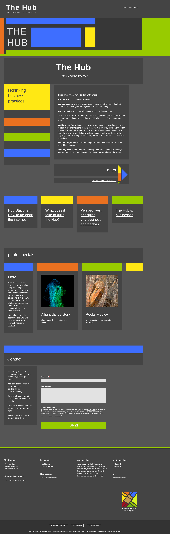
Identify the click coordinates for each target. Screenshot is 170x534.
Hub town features (47, 466)
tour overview (129, 7)
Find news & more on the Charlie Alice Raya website (129, 510)
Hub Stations (45, 464)
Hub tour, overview (11, 466)
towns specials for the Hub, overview (89, 464)
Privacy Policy (77, 525)
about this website (119, 478)
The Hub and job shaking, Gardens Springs (92, 469)
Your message (46, 386)
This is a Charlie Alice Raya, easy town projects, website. (103, 531)
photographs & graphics (60, 531)
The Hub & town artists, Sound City (89, 473)
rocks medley (117, 464)
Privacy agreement (48, 407)
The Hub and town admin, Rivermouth (90, 476)
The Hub (21, 7)
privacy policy (91, 410)
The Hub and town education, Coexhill (90, 471)
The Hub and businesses (49, 478)
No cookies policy (94, 525)
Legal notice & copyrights (58, 525)
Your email (45, 377)
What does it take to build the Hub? (55, 215)
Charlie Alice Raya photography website (16, 323)
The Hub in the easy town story (15, 480)
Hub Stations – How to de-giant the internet (20, 215)
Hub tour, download (11, 469)
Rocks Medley (97, 314)
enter (111, 170)
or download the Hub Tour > (104, 181)
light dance (117, 466)
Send (73, 425)
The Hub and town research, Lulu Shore (91, 466)
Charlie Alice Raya (45, 531)
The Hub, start (9, 464)
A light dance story (55, 314)
